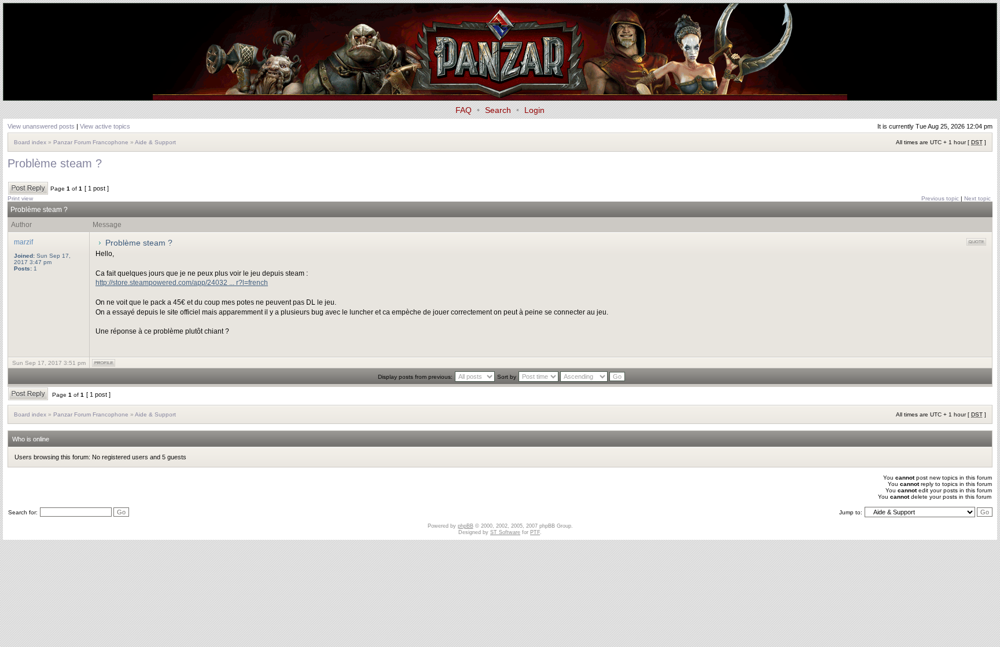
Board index (30, 142)
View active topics (105, 126)
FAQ (463, 110)
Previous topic (940, 198)
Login (534, 110)
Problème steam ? (55, 163)
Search (498, 110)
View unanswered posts (41, 126)
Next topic (977, 198)
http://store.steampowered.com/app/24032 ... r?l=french (181, 283)
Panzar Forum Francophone (90, 142)
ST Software (505, 532)
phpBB (465, 526)
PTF (535, 532)
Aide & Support (155, 142)
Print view (20, 198)
